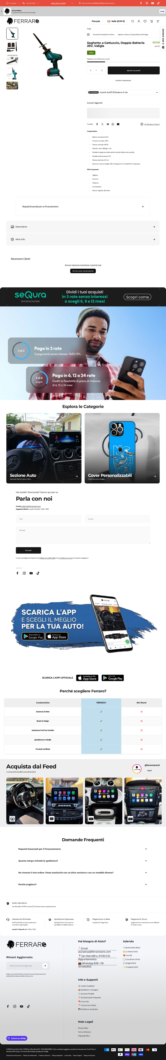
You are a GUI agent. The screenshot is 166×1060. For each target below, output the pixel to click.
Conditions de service (65, 558)
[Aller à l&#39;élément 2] (12, 47)
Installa (162, 11)
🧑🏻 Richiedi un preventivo (88, 1009)
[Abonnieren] (45, 965)
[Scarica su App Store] (87, 678)
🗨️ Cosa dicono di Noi (131, 959)
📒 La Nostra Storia (130, 951)
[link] (97, 957)
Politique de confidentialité (47, 558)
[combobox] (13, 3)
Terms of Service (84, 1032)
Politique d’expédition (57, 1055)
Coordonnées (67, 1055)
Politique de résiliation (89, 1055)
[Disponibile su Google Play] (113, 678)
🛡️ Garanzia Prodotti (86, 994)
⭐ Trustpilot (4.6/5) (130, 967)
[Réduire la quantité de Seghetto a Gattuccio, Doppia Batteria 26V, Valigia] (90, 70)
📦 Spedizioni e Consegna (88, 990)
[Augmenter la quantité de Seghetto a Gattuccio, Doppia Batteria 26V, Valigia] (102, 70)
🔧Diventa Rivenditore (131, 947)
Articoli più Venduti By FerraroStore (103, 34)
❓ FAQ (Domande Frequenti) (89, 997)
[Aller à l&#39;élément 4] (12, 73)
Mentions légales (77, 1055)
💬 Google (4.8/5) (129, 963)
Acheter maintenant (123, 80)
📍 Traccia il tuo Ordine (87, 1005)
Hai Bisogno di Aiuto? (152, 124)
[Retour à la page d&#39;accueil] (88, 34)
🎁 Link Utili (127, 955)
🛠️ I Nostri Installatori (86, 986)
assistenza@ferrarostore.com (31, 506)
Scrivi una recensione (83, 271)
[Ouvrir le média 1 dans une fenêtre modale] (49, 57)
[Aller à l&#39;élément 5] (12, 85)
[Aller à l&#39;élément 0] (12, 34)
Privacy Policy (83, 1028)
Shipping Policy (84, 1036)
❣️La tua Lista (83, 1001)
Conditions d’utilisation (44, 1055)
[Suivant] (72, 61)
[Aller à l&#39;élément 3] (12, 60)
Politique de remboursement (13, 1055)
